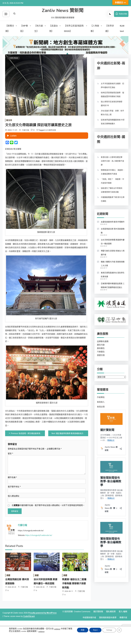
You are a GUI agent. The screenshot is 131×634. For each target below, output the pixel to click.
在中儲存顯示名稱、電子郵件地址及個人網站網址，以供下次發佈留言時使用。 (48, 505)
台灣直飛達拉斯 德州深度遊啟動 (112, 231)
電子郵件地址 (14, 487)
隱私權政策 (111, 611)
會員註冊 (101, 407)
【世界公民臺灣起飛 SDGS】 (74, 28)
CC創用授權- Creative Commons (76, 611)
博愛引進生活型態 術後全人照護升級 (112, 253)
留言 (10, 453)
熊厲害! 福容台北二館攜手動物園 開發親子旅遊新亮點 (74, 583)
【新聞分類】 (9, 28)
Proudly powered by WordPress (42, 613)
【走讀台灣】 (53, 28)
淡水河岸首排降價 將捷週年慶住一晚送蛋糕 (112, 242)
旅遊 (8, 575)
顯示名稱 (12, 477)
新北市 (9, 120)
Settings (109, 630)
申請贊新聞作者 (89, 617)
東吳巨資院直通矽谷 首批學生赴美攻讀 (112, 275)
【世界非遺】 (109, 28)
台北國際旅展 (50, 130)
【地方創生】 (38, 28)
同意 (82, 630)
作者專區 (101, 397)
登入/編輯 (123, 611)
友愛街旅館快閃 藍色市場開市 (112, 222)
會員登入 (101, 402)
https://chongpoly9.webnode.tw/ (38, 535)
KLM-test (122, 28)
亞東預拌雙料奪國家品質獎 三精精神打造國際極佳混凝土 (112, 285)
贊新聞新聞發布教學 (107, 617)
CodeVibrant (29, 616)
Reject (95, 630)
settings (57, 629)
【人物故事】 (94, 28)
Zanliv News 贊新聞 (63, 10)
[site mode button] (110, 14)
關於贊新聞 (98, 611)
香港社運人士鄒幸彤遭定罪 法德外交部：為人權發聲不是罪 (112, 161)
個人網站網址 (13, 496)
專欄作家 (123, 617)
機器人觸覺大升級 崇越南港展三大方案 (112, 264)
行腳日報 (25, 130)
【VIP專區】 (24, 28)
